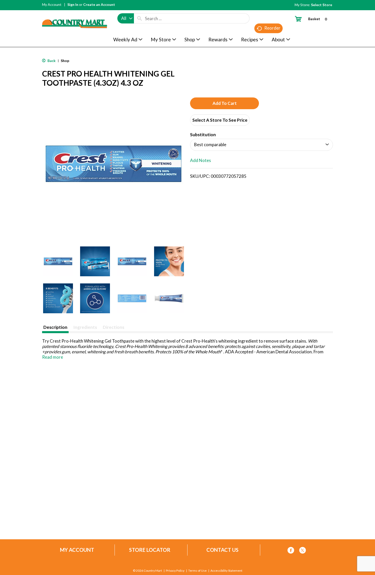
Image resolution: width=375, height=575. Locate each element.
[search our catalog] (139, 18)
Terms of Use (197, 570)
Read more (52, 357)
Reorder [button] (272, 28)
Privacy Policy (175, 570)
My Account (51, 4)
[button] (58, 261)
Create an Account (99, 4)
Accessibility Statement (226, 570)
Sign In (72, 4)
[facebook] (291, 551)
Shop (65, 60)
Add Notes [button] (200, 160)
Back (51, 60)
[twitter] (302, 551)
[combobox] (125, 18)
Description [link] (55, 327)
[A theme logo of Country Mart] (74, 14)
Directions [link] (113, 327)
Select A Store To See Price (219, 120)
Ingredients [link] (85, 327)
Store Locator (149, 550)
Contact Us (222, 550)
